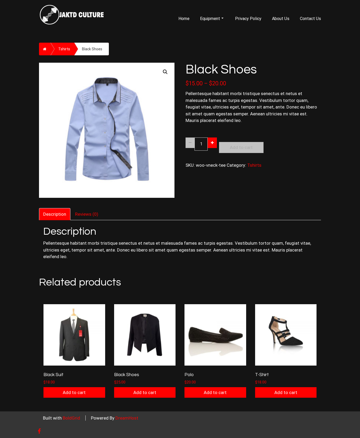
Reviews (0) (86, 214)
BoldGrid (71, 418)
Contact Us (310, 18)
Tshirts (64, 49)
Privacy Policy (248, 18)
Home (183, 18)
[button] (165, 72)
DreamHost (126, 418)
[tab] (55, 213)
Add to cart (241, 147)
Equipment (210, 18)
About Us (280, 18)
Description (54, 214)
